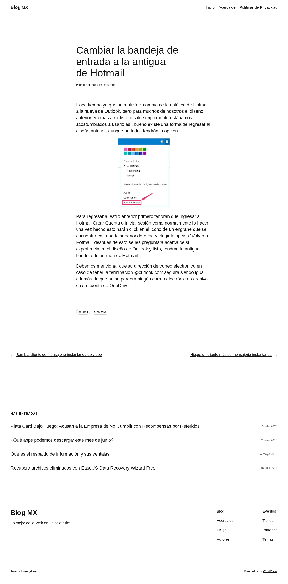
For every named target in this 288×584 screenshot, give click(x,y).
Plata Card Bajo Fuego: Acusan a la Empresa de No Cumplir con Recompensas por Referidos (105, 426)
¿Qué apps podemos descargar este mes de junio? (62, 440)
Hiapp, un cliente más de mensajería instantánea (231, 355)
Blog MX (19, 7)
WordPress (270, 571)
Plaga (94, 84)
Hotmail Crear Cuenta (98, 223)
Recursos (109, 84)
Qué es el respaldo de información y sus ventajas (60, 454)
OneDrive (100, 311)
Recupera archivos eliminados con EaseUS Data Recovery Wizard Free (83, 468)
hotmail (83, 311)
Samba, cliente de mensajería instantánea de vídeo (59, 355)
